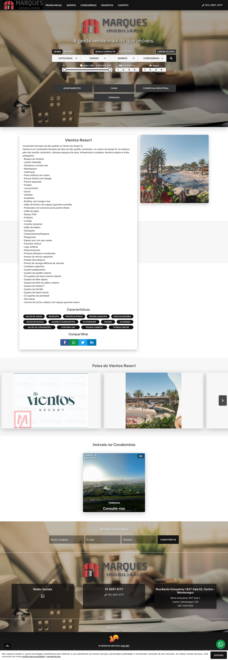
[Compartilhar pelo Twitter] (82, 342)
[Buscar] (171, 58)
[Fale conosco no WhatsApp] (43, 596)
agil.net (125, 646)
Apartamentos (72, 88)
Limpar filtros (166, 51)
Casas (114, 88)
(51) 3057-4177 (214, 5)
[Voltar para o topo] (7, 646)
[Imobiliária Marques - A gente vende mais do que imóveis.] (114, 26)
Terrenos (114, 97)
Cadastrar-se (168, 539)
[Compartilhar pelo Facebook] (64, 342)
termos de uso (53, 656)
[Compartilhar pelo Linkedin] (91, 342)
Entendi (218, 655)
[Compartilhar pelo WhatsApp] (73, 342)
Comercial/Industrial (156, 88)
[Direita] (223, 400)
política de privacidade (33, 656)
